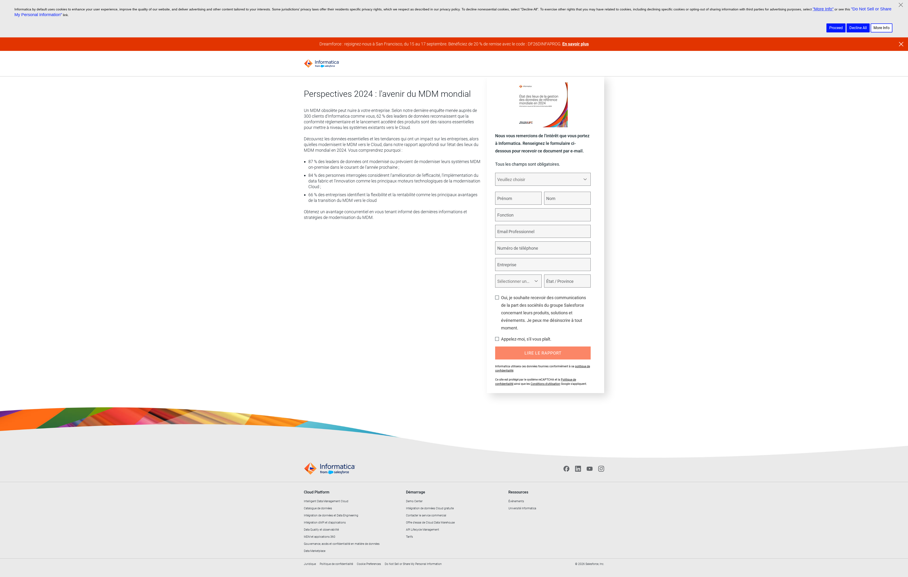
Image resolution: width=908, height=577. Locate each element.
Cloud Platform (316, 492)
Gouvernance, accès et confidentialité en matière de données (342, 544)
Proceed (836, 28)
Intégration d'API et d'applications (325, 522)
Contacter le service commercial (426, 515)
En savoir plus (575, 43)
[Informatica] (321, 63)
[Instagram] (601, 469)
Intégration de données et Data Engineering (331, 515)
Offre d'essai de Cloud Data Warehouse (430, 522)
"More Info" (823, 9)
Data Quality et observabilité (321, 529)
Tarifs (409, 536)
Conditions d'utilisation (545, 384)
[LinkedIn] (578, 469)
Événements (516, 501)
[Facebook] (566, 469)
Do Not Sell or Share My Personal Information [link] (413, 564)
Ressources (518, 492)
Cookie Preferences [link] (369, 564)
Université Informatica (522, 508)
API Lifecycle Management (422, 529)
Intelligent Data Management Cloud (326, 501)
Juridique (310, 564)
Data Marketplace (314, 551)
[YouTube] (590, 469)
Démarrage (415, 492)
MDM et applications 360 (319, 536)
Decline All (858, 28)
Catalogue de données (318, 508)
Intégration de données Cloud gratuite (430, 508)
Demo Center (414, 501)
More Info (881, 28)
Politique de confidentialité (336, 564)
